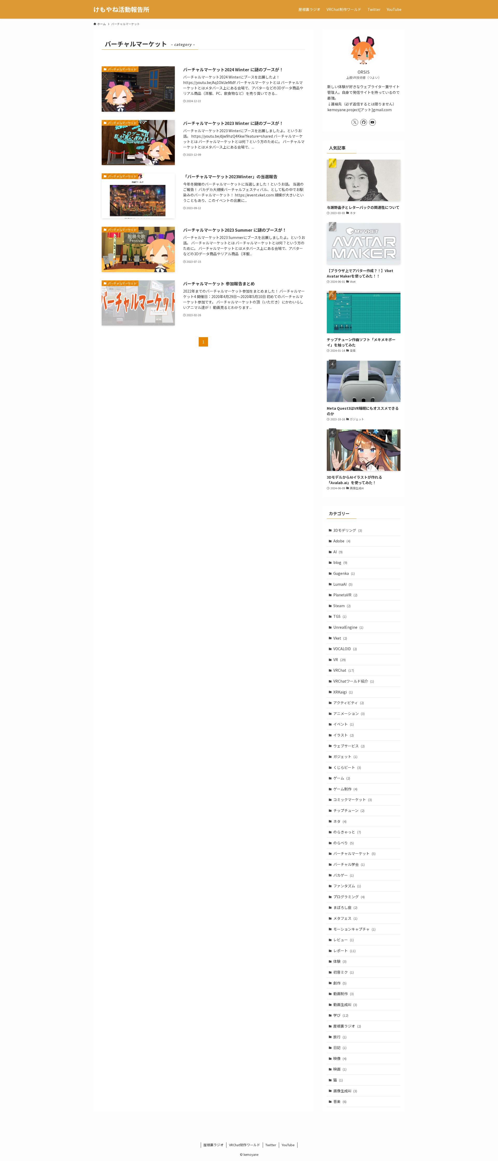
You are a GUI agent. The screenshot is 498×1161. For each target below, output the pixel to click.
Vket (340, 638)
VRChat (343, 670)
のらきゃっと (347, 831)
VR (339, 659)
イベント (343, 724)
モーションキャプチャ (354, 929)
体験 (340, 961)
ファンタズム (347, 885)
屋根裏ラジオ (347, 1026)
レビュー (343, 939)
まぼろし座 (345, 907)
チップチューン (348, 810)
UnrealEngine (348, 627)
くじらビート (347, 767)
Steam (342, 605)
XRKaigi (343, 692)
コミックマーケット (352, 799)
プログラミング (349, 896)
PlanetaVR (345, 594)
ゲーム (341, 778)
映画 (340, 1069)
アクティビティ (348, 702)
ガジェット (345, 756)
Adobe (341, 540)
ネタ (340, 821)
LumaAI (342, 584)
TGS (340, 616)
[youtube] (372, 122)
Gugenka (344, 573)
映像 (340, 1058)
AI (338, 551)
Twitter (270, 1144)
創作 (340, 983)
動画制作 (343, 993)
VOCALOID (345, 648)
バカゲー (343, 875)
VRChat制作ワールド (244, 1144)
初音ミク (343, 972)
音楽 (340, 1101)
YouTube (288, 1144)
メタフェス (345, 918)
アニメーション (349, 713)
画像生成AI (345, 1090)
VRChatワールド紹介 (353, 681)
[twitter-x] (354, 122)
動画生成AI (345, 1004)
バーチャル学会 (349, 864)
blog (340, 562)
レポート (344, 950)
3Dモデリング (347, 530)
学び (340, 1015)
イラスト (343, 735)
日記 (340, 1047)
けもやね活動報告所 (121, 9)
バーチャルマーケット (354, 853)
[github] (363, 122)
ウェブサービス (349, 745)
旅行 (340, 1036)
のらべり (343, 842)
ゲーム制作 (345, 788)
